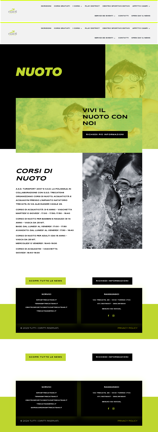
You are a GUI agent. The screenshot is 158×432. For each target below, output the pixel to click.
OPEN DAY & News (140, 16)
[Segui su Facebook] (108, 316)
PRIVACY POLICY (128, 328)
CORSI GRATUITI (62, 6)
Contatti (123, 16)
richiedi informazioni (112, 281)
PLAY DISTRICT (92, 6)
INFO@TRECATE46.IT (46, 300)
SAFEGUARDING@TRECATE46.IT (46, 407)
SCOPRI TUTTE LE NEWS (45, 281)
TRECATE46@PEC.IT (46, 404)
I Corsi (76, 6)
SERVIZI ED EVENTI (104, 16)
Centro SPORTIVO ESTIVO (116, 6)
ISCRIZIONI (46, 6)
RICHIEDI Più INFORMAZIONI (105, 134)
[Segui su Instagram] (113, 316)
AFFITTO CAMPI (140, 6)
